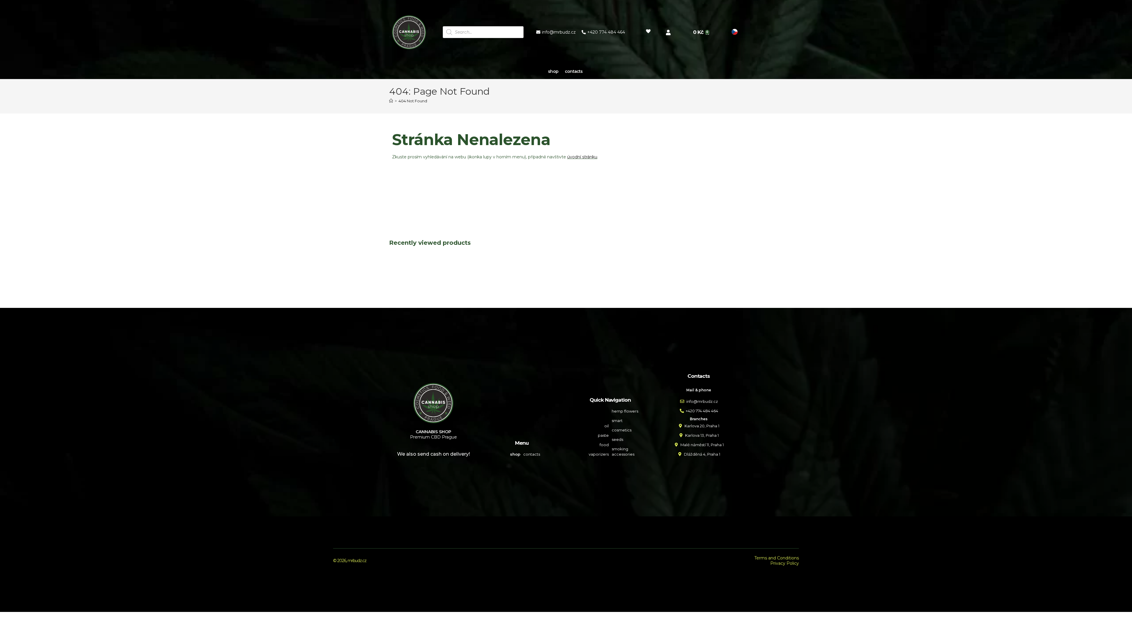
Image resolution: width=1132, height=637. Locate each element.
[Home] (391, 100)
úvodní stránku (582, 157)
